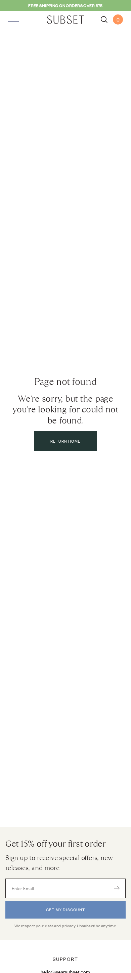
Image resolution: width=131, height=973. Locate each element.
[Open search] (104, 19)
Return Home (65, 441)
